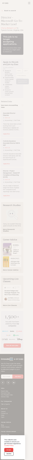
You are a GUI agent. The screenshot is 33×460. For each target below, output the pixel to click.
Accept (9, 450)
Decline (9, 453)
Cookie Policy (9, 445)
